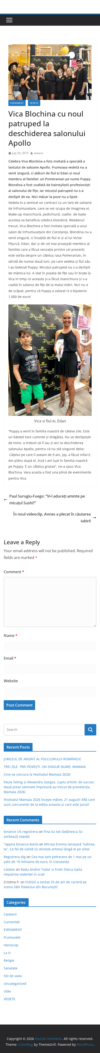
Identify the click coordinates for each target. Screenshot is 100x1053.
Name (10, 635)
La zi (7, 953)
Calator (9, 869)
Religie (9, 960)
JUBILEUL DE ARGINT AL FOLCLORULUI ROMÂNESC (42, 759)
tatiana (38, 153)
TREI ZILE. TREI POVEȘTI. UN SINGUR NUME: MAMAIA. (45, 766)
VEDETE (34, 103)
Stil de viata (13, 976)
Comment (14, 571)
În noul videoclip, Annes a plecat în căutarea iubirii (52, 517)
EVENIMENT (17, 103)
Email (10, 658)
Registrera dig (15, 857)
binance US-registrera (21, 831)
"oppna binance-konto (21, 844)
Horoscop (11, 945)
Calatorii (10, 914)
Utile (7, 991)
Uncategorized (15, 983)
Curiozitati (12, 922)
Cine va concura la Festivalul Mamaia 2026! (37, 774)
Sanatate (10, 968)
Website (11, 680)
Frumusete (12, 937)
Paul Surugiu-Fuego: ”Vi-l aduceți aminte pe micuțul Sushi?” (47, 499)
